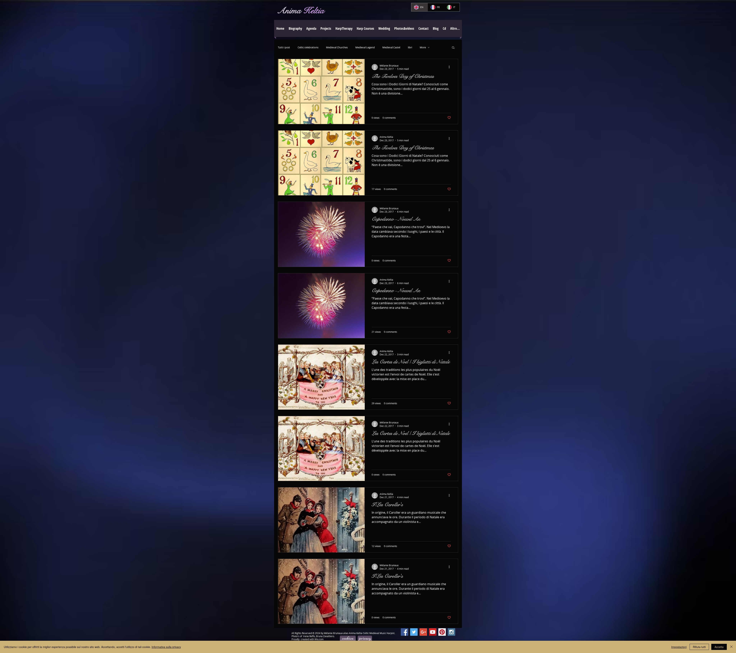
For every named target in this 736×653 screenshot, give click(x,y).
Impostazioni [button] (679, 647)
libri (410, 47)
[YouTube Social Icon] (432, 632)
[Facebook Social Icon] (404, 632)
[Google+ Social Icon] (423, 632)
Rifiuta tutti (699, 647)
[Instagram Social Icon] (451, 632)
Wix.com (319, 639)
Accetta (719, 647)
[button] (325, 28)
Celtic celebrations (308, 47)
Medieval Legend (365, 47)
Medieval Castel (391, 47)
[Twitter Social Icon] (414, 632)
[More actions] (450, 67)
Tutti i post (284, 47)
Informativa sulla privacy (166, 647)
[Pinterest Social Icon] (442, 632)
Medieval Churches (337, 47)
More (423, 47)
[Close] (731, 647)
